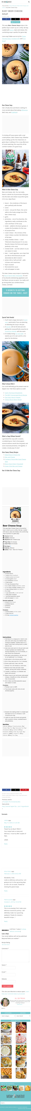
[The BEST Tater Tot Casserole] (6, 1078)
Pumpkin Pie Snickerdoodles (11, 802)
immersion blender (11, 331)
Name (4, 965)
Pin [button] (19, 519)
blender (8, 327)
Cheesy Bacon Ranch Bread (13, 400)
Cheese (4, 795)
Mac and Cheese (10, 457)
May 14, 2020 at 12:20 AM (12, 823)
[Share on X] (15, 19)
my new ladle (19, 334)
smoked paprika (13, 615)
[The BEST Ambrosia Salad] (21, 1044)
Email (4, 972)
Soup (17, 795)
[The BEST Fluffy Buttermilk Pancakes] (21, 1078)
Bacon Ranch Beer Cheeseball (13, 275)
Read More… (20, 1004)
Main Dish (8, 795)
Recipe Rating (6, 942)
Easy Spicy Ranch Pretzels (12, 397)
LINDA (6, 820)
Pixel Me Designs (27, 1108)
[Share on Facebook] (6, 19)
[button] (13, 521)
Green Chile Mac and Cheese (13, 466)
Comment (5, 948)
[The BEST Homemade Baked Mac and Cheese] (6, 1067)
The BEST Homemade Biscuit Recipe (16, 395)
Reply (5, 844)
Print (14, 519)
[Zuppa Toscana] (6, 1032)
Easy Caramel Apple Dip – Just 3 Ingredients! (15, 806)
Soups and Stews (23, 795)
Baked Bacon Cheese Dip (12, 455)
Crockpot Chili (15, 38)
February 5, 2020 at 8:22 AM (12, 874)
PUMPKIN (14, 112)
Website (4, 979)
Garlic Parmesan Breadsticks (13, 393)
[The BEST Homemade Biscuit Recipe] (21, 1067)
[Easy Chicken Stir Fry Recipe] (21, 1055)
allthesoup (24, 110)
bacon (12, 30)
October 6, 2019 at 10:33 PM (12, 902)
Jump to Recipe (16, 22)
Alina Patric (7, 871)
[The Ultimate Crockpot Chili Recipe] (21, 1032)
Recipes (13, 795)
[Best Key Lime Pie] (6, 1055)
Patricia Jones (8, 900)
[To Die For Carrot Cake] (6, 1044)
